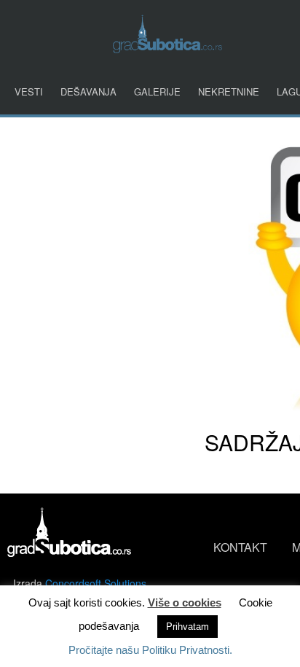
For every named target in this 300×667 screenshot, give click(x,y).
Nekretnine (228, 91)
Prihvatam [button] (187, 626)
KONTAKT (240, 547)
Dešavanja (88, 91)
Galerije (157, 91)
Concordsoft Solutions (95, 583)
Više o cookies (184, 602)
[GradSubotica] (167, 48)
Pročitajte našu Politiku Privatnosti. (150, 650)
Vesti (29, 91)
